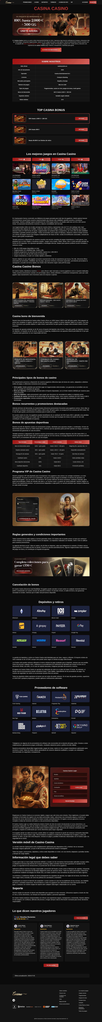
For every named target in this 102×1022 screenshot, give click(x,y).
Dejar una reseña (81, 918)
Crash (59, 159)
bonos (39, 271)
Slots (79, 159)
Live (40, 159)
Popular (21, 159)
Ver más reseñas (51, 965)
